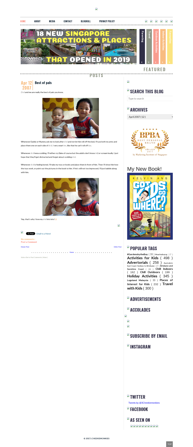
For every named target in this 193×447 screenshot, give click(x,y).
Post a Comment (29, 242)
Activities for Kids (143, 258)
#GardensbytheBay (138, 254)
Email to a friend (43, 233)
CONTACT (68, 21)
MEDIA (52, 21)
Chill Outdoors (151, 272)
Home (72, 252)
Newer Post (25, 247)
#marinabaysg (161, 254)
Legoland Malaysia (138, 280)
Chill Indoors (164, 268)
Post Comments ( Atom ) (39, 257)
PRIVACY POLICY (107, 21)
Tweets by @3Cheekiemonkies (144, 403)
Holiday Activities (143, 276)
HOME (23, 21)
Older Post (118, 247)
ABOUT (37, 21)
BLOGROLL (86, 21)
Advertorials (138, 262)
